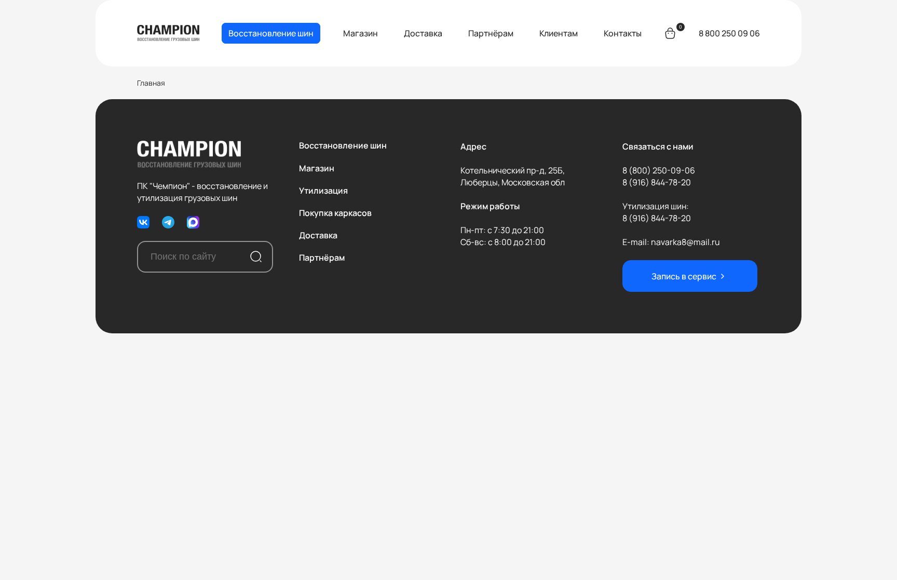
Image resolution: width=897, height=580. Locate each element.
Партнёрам (490, 33)
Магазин (360, 33)
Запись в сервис (683, 276)
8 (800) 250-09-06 (658, 170)
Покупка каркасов (335, 213)
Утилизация (323, 190)
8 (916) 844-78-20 (656, 182)
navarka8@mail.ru (685, 242)
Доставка (423, 33)
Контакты (623, 33)
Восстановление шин (271, 33)
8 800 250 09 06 (729, 33)
